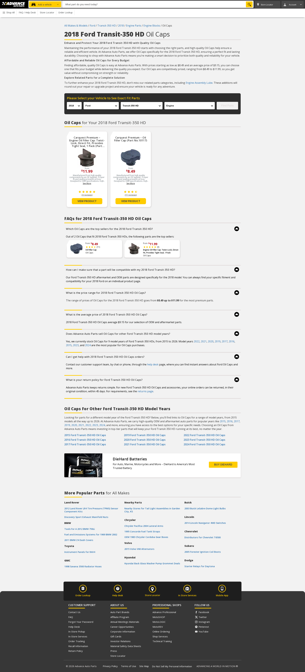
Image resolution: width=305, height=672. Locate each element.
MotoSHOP (158, 617)
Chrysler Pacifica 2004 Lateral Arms (143, 525)
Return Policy (75, 650)
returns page (145, 391)
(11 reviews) (131, 195)
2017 (224, 341)
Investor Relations (120, 641)
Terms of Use (128, 666)
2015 (69, 345)
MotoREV (157, 626)
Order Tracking (76, 641)
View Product (87, 201)
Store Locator (117, 655)
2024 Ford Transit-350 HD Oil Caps (204, 444)
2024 (88, 345)
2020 (211, 341)
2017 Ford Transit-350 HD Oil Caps (85, 444)
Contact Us (74, 612)
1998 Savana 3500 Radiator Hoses (83, 566)
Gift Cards (115, 636)
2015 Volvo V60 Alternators (139, 548)
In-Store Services (77, 636)
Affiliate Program (119, 617)
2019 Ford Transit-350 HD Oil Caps (145, 435)
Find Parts (227, 105)
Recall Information (78, 646)
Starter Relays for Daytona (199, 566)
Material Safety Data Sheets (125, 646)
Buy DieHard (223, 464)
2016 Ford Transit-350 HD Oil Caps (85, 439)
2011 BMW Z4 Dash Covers (78, 540)
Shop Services (160, 636)
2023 (76, 345)
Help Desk (74, 626)
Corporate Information (122, 631)
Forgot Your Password (80, 621)
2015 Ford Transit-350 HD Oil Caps (85, 435)
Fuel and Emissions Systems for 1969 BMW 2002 (90, 534)
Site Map (144, 666)
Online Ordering (161, 631)
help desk (153, 364)
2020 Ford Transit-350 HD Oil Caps (145, 439)
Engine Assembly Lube (199, 83)
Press (113, 650)
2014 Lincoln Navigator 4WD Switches (205, 522)
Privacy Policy (110, 666)
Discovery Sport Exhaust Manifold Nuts (86, 517)
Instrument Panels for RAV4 (79, 551)
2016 (231, 341)
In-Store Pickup (76, 631)
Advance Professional (164, 612)
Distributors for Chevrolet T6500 (202, 537)
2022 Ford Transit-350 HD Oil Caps (204, 435)
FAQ (70, 617)
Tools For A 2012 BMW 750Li (79, 528)
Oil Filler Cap (91, 249)
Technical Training (162, 641)
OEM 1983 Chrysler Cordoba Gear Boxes (146, 537)
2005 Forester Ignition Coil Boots (202, 551)
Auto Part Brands (119, 612)
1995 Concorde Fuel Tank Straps (142, 531)
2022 (197, 341)
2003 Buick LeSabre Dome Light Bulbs (205, 508)
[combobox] (158, 4)
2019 (217, 341)
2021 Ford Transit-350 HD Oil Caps (145, 444)
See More (87, 183)
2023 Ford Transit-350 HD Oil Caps (204, 439)
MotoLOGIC (159, 621)
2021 (204, 341)
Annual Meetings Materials (124, 621)
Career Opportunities (122, 626)
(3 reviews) (86, 195)
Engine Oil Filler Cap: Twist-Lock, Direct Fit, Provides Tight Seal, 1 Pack (160, 251)
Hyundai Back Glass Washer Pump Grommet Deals (152, 563)
